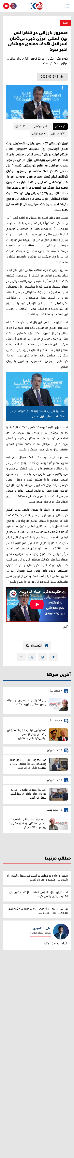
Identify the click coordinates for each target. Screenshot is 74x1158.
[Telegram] (53, 657)
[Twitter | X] (31, 657)
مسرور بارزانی (39, 133)
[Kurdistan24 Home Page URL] (37, 6)
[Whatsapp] (42, 657)
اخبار (65, 22)
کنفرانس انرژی (58, 133)
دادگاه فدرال (21, 126)
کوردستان (60, 126)
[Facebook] (21, 657)
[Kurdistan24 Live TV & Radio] (6, 6)
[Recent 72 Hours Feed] (13, 6)
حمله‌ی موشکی (42, 126)
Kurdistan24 (34, 646)
